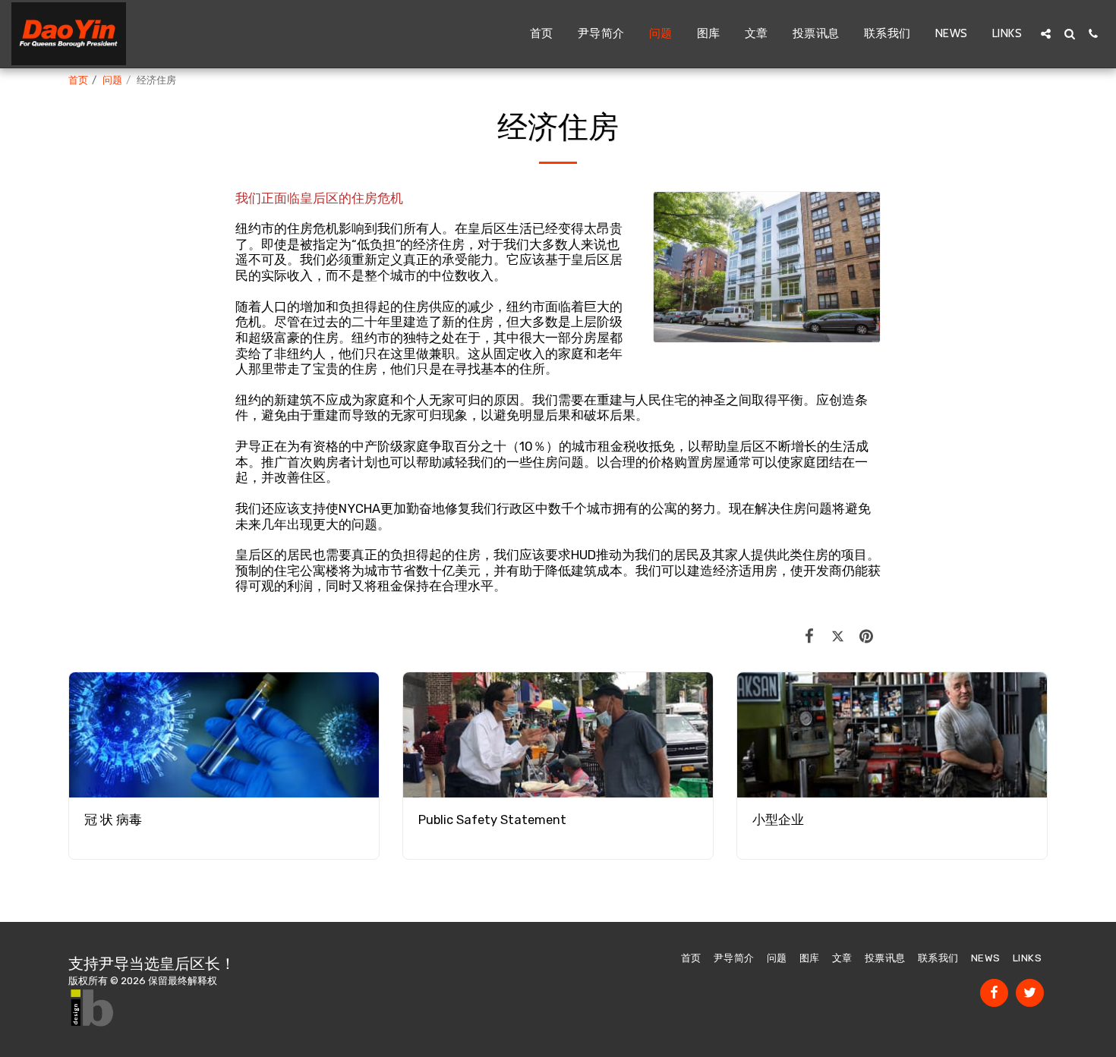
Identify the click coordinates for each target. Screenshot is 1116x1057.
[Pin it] (867, 636)
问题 (112, 80)
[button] (1046, 33)
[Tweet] (838, 636)
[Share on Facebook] (810, 636)
